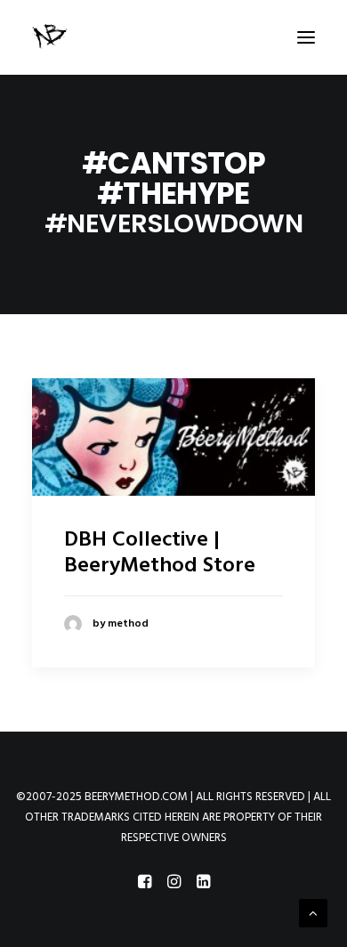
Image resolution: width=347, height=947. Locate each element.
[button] (306, 37)
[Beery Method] (50, 37)
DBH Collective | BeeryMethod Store (159, 553)
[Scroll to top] (313, 913)
